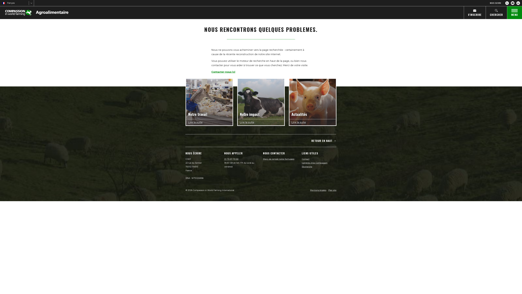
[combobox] (7, 3)
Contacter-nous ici (223, 72)
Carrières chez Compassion (314, 163)
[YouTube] (512, 3)
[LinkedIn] (518, 3)
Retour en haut (322, 141)
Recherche (307, 167)
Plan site (332, 190)
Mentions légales (318, 190)
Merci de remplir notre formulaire (278, 159)
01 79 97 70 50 (231, 159)
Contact (305, 159)
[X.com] (507, 3)
